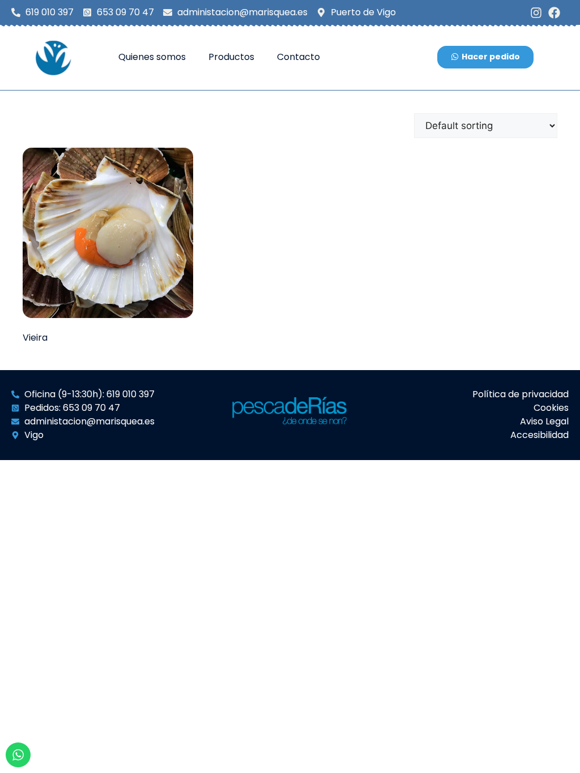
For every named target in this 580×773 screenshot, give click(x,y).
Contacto (298, 56)
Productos (231, 56)
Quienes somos (152, 56)
